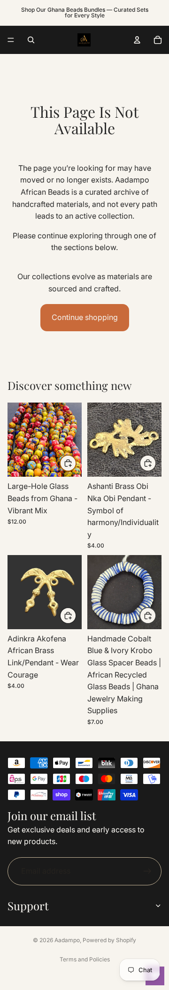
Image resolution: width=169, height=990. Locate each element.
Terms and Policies (85, 959)
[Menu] (11, 40)
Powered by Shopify (109, 940)
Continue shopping (85, 317)
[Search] (31, 40)
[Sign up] (147, 871)
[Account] (137, 40)
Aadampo (67, 940)
